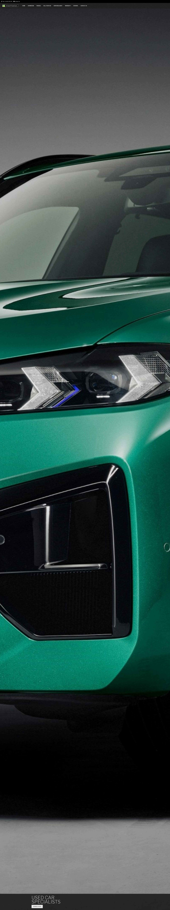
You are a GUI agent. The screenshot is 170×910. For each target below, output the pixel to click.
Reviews (75, 5)
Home (23, 5)
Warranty (68, 5)
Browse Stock (37, 906)
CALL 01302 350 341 (7, 1)
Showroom (31, 5)
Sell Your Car (47, 5)
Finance (38, 5)
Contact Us (17, 1)
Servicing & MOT (58, 5)
